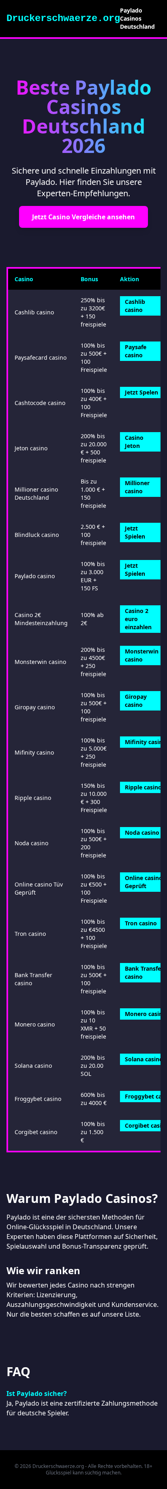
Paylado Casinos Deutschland (137, 18)
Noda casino (142, 832)
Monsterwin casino (141, 655)
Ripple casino (143, 787)
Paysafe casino (135, 351)
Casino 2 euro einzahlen (138, 619)
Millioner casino (137, 487)
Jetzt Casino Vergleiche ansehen (83, 216)
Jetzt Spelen (141, 392)
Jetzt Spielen (135, 532)
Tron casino (141, 923)
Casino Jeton (134, 442)
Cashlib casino (135, 306)
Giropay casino (136, 700)
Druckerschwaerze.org (63, 18)
